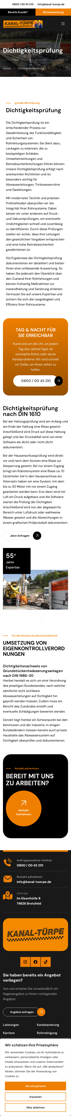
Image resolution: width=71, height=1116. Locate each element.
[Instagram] (25, 962)
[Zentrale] (7, 895)
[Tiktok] (46, 962)
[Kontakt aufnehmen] (7, 879)
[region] (35, 1077)
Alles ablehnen (35, 1107)
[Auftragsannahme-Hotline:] (7, 862)
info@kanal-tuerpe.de (50, 4)
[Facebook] (35, 962)
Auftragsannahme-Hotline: (34, 860)
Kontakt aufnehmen (29, 877)
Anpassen (35, 1097)
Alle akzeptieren (35, 1086)
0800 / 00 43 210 (23, 4)
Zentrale (22, 893)
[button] (19, 535)
